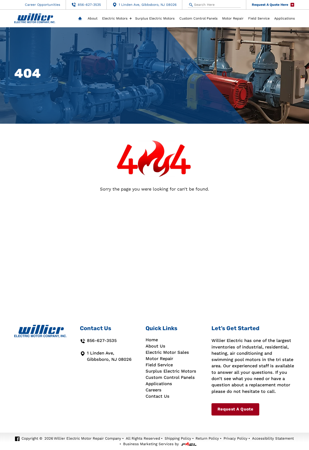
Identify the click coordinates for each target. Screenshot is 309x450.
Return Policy (207, 438)
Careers (154, 390)
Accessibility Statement (273, 438)
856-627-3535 (89, 5)
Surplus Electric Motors (155, 18)
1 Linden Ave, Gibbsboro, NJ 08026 (148, 5)
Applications (284, 18)
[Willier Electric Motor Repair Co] (34, 19)
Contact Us (157, 396)
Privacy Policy (235, 438)
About (93, 18)
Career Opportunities (42, 5)
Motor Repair (233, 18)
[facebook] (17, 439)
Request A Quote (235, 409)
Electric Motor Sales (167, 352)
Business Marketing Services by (151, 444)
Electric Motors (114, 18)
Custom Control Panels (198, 18)
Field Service (259, 18)
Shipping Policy (178, 438)
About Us (155, 346)
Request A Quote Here (270, 5)
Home (80, 18)
